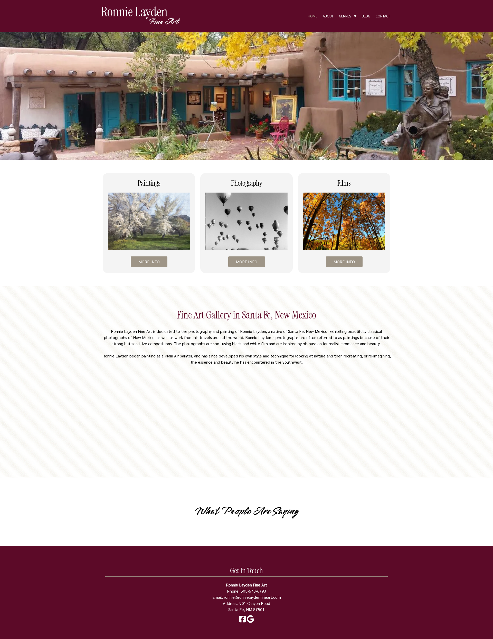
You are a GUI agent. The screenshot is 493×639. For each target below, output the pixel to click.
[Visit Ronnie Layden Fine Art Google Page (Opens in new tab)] (250, 621)
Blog (366, 16)
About (328, 16)
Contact (383, 16)
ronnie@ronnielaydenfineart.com (252, 597)
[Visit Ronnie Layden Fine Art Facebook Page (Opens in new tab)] (242, 621)
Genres (345, 16)
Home (312, 16)
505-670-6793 (253, 591)
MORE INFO (149, 261)
